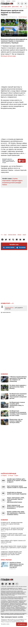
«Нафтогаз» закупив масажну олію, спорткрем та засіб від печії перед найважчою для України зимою (11, 553)
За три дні (10, 475)
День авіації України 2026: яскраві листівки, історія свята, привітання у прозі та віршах (14, 546)
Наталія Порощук (23, 17)
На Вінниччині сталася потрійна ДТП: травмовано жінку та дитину (17, 405)
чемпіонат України (12, 234)
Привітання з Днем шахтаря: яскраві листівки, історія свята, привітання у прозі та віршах (13, 535)
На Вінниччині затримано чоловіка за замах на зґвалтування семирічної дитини (18, 396)
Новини (4, 374)
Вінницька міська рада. (8, 56)
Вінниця (19, 234)
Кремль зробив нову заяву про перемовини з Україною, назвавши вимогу (16, 513)
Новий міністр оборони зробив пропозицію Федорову (16, 493)
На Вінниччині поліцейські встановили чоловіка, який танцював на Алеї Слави (18, 413)
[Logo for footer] (7, 580)
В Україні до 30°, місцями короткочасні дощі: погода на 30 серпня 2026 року (12, 528)
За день (16, 475)
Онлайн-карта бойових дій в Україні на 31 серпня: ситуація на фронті (16, 480)
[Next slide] (26, 7)
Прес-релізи (6, 560)
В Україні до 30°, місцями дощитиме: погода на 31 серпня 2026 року (12, 523)
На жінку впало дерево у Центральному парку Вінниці (17, 387)
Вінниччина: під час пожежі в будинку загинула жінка (16, 421)
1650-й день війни (6, 6)
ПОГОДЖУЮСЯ (21, 624)
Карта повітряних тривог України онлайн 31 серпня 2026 (17, 486)
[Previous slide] (24, 7)
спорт (5, 234)
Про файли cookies (5, 624)
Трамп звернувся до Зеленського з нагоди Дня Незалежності (15, 507)
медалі (24, 234)
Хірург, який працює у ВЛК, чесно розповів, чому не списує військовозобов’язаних (15, 500)
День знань (15, 6)
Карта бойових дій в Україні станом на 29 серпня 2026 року (13, 541)
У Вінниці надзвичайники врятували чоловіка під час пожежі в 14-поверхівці (18, 379)
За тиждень (4, 475)
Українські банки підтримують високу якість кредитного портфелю (16, 565)
